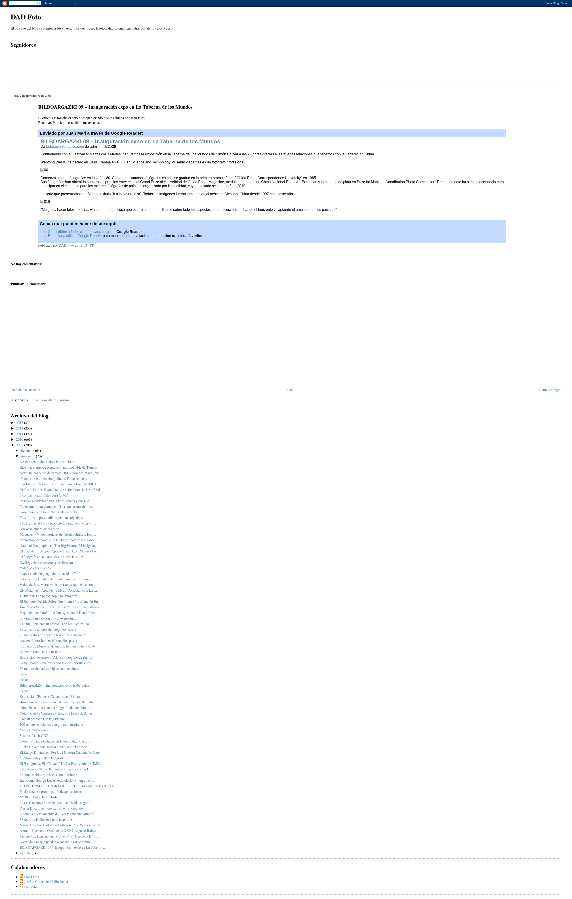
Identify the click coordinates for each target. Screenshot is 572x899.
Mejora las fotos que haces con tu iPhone (48, 774)
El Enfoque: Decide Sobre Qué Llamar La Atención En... (60, 601)
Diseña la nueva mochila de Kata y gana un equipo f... (58, 813)
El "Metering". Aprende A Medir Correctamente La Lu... (60, 590)
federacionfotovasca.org (65, 146)
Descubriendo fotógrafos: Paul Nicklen (47, 461)
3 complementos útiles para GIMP (44, 495)
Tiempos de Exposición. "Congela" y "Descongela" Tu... (60, 836)
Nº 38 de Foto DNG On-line (40, 797)
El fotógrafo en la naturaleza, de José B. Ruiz (51, 556)
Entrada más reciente (25, 389)
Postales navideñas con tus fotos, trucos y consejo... (56, 500)
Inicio (290, 389)
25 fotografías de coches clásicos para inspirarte (53, 634)
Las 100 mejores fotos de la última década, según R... (57, 802)
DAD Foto (26, 16)
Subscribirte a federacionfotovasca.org (78, 232)
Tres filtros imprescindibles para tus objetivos (51, 517)
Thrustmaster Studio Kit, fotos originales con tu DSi (56, 769)
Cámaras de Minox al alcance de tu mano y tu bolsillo (57, 646)
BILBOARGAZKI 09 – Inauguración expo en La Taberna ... (63, 847)
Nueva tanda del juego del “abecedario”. (48, 573)
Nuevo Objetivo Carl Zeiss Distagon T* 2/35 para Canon (60, 825)
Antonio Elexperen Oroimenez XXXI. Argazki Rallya (58, 830)
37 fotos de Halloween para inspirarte (46, 819)
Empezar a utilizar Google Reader (75, 236)
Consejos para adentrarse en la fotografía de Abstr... (56, 741)
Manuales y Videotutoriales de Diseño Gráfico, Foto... (58, 534)
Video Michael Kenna (35, 567)
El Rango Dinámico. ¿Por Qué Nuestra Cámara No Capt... (61, 752)
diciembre (27, 450)
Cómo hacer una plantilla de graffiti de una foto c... (55, 707)
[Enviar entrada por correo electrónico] (91, 245)
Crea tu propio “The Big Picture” (43, 718)
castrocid (30, 886)
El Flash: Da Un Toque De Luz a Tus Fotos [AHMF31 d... (61, 489)
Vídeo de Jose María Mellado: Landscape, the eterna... (58, 584)
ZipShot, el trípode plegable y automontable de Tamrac (58, 467)
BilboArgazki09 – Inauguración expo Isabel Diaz (54, 685)
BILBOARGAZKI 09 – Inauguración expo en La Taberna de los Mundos (130, 141)
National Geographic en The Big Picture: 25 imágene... (58, 545)
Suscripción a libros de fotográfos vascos (48, 629)
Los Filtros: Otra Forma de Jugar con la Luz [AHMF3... (59, 484)
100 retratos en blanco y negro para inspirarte (51, 724)
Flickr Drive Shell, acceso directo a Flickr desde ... (55, 746)
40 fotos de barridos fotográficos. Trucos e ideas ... (55, 478)
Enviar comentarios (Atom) (49, 400)
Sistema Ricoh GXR (34, 735)
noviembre (28, 456)
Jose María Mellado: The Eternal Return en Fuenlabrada (59, 607)
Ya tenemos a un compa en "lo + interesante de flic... (57, 506)
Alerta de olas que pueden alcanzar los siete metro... (56, 841)
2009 (20, 444)
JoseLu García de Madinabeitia (46, 881)
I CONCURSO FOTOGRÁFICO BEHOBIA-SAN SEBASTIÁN (67, 785)
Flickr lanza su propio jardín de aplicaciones (51, 791)
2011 (20, 433)
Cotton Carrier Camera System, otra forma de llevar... (57, 713)
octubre (26, 852)
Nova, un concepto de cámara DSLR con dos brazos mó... (61, 472)
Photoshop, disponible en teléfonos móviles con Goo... (58, 539)
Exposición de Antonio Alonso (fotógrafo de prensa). (57, 657)
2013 (20, 422)
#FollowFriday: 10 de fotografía (42, 757)
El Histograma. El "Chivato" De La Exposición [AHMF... (61, 763)
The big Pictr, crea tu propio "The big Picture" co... (56, 623)
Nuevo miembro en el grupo (39, 528)
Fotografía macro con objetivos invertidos (49, 618)
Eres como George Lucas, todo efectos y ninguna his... (58, 780)
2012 (20, 428)
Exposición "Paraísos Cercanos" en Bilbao (50, 696)
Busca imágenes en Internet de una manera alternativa (57, 702)
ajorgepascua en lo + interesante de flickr (48, 512)
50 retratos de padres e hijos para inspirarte (49, 668)
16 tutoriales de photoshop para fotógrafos (49, 595)
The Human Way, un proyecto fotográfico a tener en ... (58, 523)
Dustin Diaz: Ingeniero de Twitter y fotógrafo (51, 808)
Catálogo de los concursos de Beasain (46, 562)
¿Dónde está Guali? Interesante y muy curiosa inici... (57, 579)
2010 (20, 439)
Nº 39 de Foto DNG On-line (40, 651)
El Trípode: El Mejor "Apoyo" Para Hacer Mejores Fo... (59, 551)
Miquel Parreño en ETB (37, 730)
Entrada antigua (550, 389)
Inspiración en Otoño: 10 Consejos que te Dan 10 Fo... (58, 612)
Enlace (24, 674)
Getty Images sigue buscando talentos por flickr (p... (56, 662)
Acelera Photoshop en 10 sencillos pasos (48, 640)
